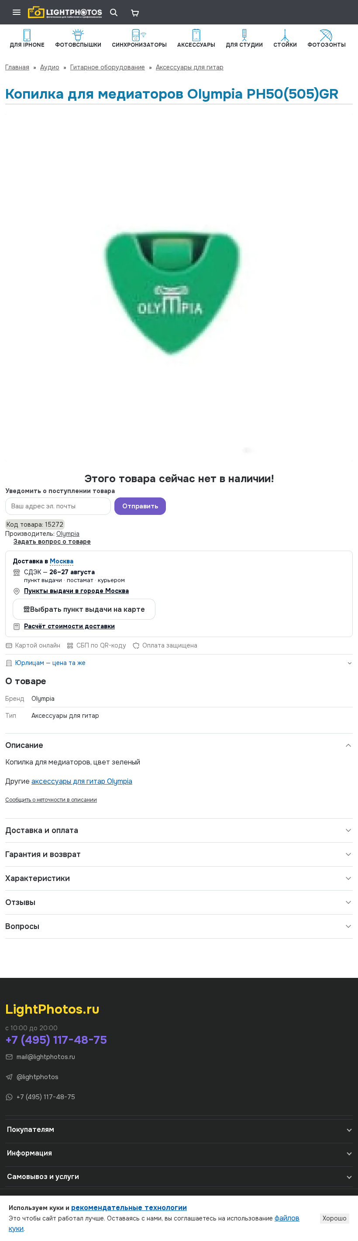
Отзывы (20, 902)
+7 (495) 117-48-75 (56, 1040)
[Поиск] (113, 12)
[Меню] (16, 12)
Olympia (67, 534)
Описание (24, 745)
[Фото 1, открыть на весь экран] (179, 287)
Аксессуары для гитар (190, 67)
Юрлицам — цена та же (50, 663)
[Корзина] (134, 12)
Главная (17, 67)
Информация (29, 1153)
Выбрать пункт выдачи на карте (87, 609)
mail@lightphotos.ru (46, 1057)
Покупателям (30, 1129)
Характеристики (37, 878)
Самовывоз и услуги (43, 1176)
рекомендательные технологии (129, 1207)
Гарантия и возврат (43, 854)
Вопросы (22, 926)
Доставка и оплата (41, 830)
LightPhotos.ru (52, 1009)
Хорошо (335, 1218)
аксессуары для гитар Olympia (81, 781)
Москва (61, 561)
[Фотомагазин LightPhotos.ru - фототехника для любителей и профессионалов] (65, 12)
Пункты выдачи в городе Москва (76, 591)
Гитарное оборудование (107, 67)
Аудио (49, 67)
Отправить (140, 506)
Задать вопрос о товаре (52, 541)
